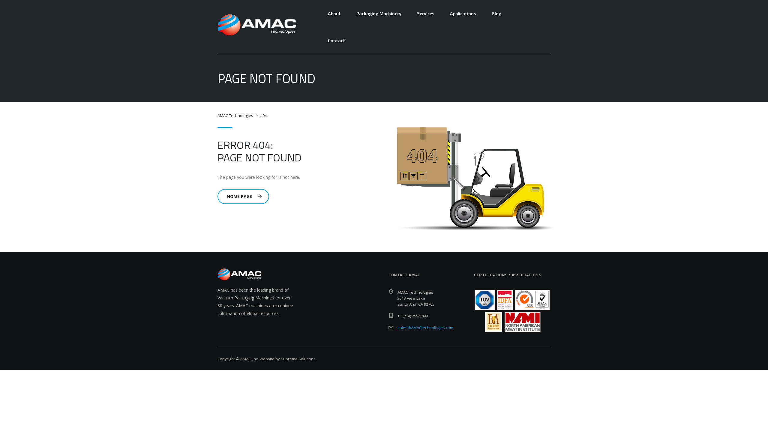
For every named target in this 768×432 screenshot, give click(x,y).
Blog (496, 13)
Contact (336, 40)
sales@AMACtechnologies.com (425, 327)
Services (425, 13)
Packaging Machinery (378, 13)
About (334, 13)
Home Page (239, 196)
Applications (463, 13)
